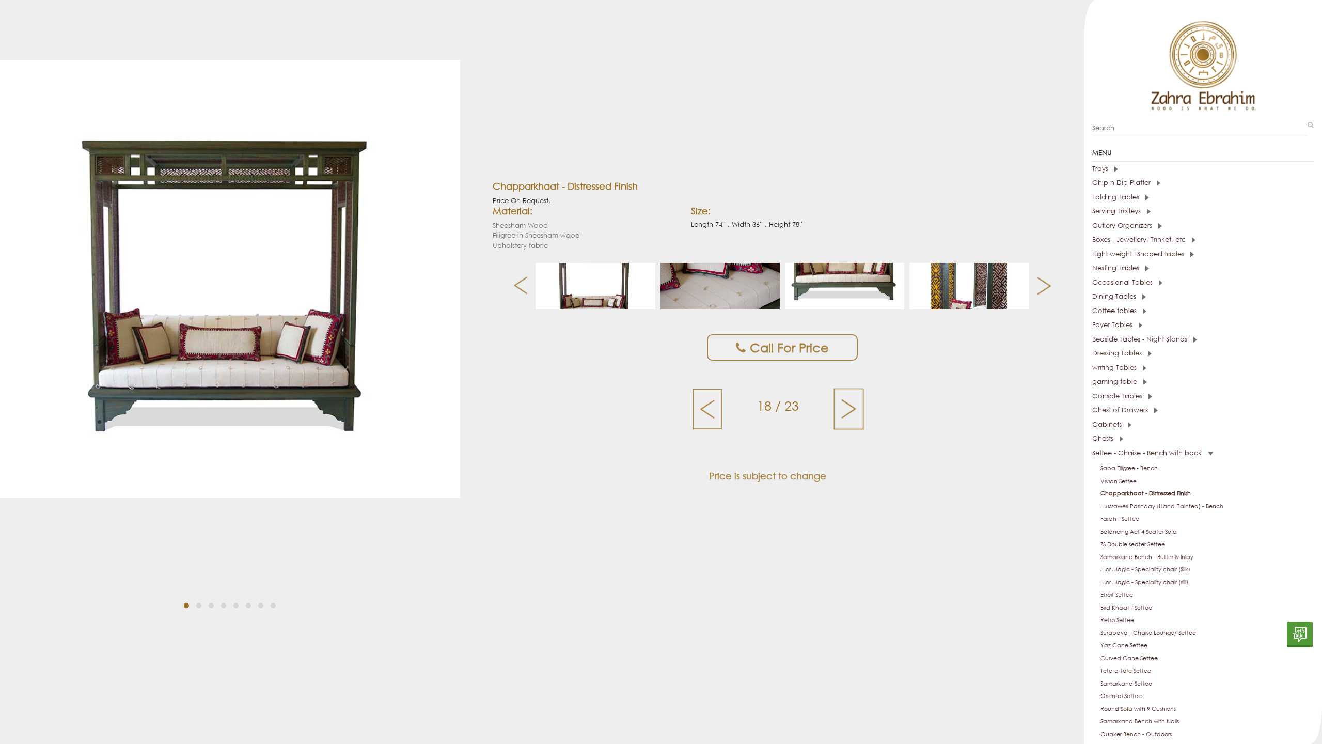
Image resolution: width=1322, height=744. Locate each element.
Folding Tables (1116, 197)
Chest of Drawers (1121, 410)
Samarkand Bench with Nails (1139, 721)
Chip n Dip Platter (1122, 182)
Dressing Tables (1118, 353)
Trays (1101, 168)
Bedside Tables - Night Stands (1140, 339)
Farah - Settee (1119, 519)
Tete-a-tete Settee (1125, 671)
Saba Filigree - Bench (1129, 468)
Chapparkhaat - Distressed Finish (1145, 493)
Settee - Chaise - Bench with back (1148, 452)
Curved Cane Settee (1129, 658)
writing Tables (1115, 367)
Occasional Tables (1123, 282)
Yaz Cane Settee (1123, 645)
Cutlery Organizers (1123, 225)
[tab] (1203, 169)
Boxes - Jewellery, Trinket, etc (1140, 239)
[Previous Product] (708, 408)
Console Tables (1118, 396)
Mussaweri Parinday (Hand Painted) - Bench (1161, 506)
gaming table (1115, 381)
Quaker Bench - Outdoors (1136, 734)
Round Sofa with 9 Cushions (1138, 709)
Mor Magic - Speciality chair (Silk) (1145, 569)
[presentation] (517, 286)
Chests (1103, 438)
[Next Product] (848, 408)
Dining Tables (1115, 296)
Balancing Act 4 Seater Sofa (1138, 532)
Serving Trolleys (1117, 211)
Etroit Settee (1116, 595)
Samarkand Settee (1126, 683)
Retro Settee (1117, 620)
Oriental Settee (1121, 696)
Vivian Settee (1118, 481)
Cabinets (1108, 424)
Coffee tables (1115, 310)
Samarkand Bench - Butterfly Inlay (1146, 557)
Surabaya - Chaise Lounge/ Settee (1148, 633)
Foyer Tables (1113, 324)
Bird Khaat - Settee (1126, 607)
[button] (186, 605)
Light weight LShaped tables (1139, 254)
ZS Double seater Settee (1132, 544)
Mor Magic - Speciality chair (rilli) (1144, 582)
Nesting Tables (1116, 268)
